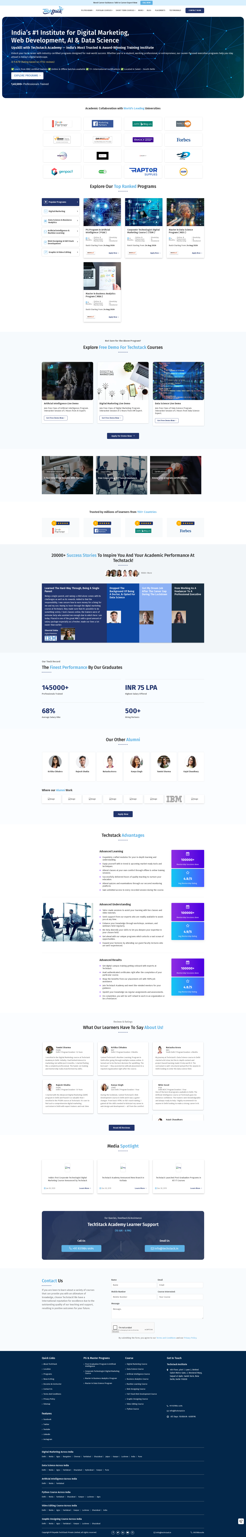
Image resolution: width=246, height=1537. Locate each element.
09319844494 (198, 1532)
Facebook (47, 1419)
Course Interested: (166, 1292)
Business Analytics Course (137, 1379)
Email (160, 1280)
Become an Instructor (52, 1384)
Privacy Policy (190, 1338)
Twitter (46, 1424)
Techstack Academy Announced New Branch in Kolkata (123, 1179)
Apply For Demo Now (121, 436)
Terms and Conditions (166, 1338)
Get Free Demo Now (55, 418)
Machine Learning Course (137, 1384)
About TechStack (50, 1364)
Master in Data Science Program (98, 1383)
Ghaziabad (98, 1456)
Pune (140, 1456)
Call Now (146, 3)
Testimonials (175, 10)
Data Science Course (135, 1369)
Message (115, 1303)
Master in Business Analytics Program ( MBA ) (100, 295)
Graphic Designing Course (137, 1399)
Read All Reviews (121, 1127)
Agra (58, 1456)
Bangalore (67, 1456)
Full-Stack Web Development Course (142, 1394)
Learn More (84, 1188)
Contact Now (195, 10)
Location (47, 1369)
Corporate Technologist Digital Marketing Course (102, 1372)
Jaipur (107, 1456)
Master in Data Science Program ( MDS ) (181, 231)
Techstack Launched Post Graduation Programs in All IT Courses (178, 1179)
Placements (160, 10)
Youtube (46, 1429)
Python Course (133, 1409)
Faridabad (87, 1456)
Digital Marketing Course (137, 1364)
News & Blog (48, 1379)
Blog (149, 10)
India (133, 1456)
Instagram (47, 1439)
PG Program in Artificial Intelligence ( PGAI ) (98, 231)
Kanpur (115, 1456)
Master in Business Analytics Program (101, 1378)
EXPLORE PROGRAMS (26, 75)
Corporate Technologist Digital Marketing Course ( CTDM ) (143, 231)
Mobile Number (118, 1292)
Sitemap (46, 1404)
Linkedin (46, 1434)
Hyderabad (89, 1470)
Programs (47, 1374)
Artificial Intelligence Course (138, 1374)
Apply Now (113, 253)
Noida (51, 1456)
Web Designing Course (136, 1389)
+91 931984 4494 (83, 1248)
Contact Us (47, 1389)
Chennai (77, 1456)
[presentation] (37, 475)
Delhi (44, 1456)
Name (114, 1280)
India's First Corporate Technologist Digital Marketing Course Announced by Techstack (67, 1179)
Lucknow (124, 1456)
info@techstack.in (166, 1248)
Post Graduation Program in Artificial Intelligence (100, 1365)
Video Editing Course (135, 1404)
